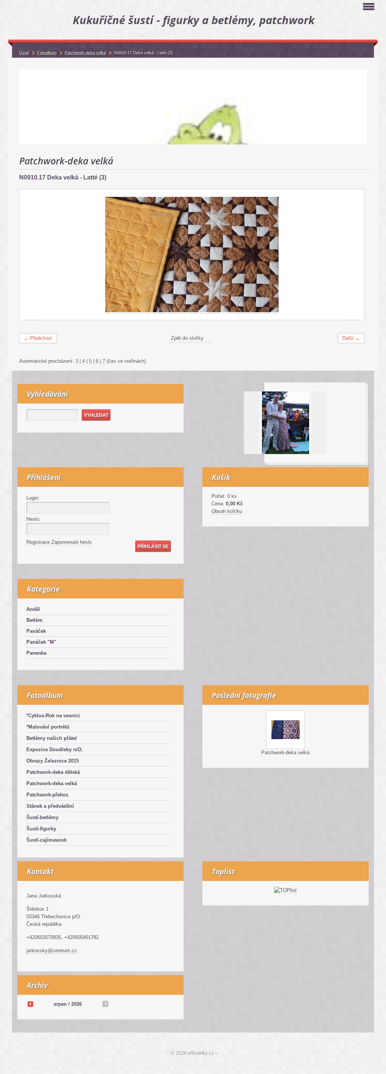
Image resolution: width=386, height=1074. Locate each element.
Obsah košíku (226, 511)
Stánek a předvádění (50, 806)
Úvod (24, 53)
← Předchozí (38, 338)
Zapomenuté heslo (71, 542)
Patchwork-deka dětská (53, 772)
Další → (351, 338)
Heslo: (33, 519)
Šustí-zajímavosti (46, 840)
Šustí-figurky (41, 829)
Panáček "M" (41, 642)
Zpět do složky (187, 338)
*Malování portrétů (47, 727)
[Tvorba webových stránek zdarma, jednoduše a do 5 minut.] (216, 1054)
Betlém (34, 620)
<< (30, 1003)
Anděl (33, 609)
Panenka (36, 653)
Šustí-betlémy (42, 817)
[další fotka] (351, 254)
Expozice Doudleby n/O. (54, 749)
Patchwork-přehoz (47, 795)
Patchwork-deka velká (51, 783)
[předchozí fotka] (31, 254)
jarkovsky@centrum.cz (51, 950)
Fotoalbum (47, 53)
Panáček (36, 631)
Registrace (38, 542)
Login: (33, 498)
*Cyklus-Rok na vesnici (53, 715)
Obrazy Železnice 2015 (52, 761)
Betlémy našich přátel (51, 738)
